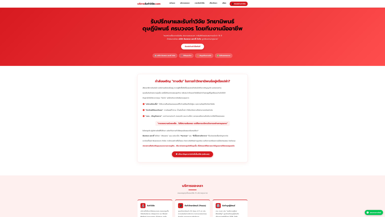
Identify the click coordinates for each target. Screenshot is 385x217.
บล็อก (224, 3)
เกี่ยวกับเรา (213, 3)
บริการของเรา (185, 3)
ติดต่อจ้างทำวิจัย (239, 4)
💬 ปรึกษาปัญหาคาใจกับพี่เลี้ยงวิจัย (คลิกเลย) (192, 154)
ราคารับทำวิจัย (200, 3)
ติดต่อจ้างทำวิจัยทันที (192, 46)
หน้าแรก (172, 3)
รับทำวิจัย (149, 4)
